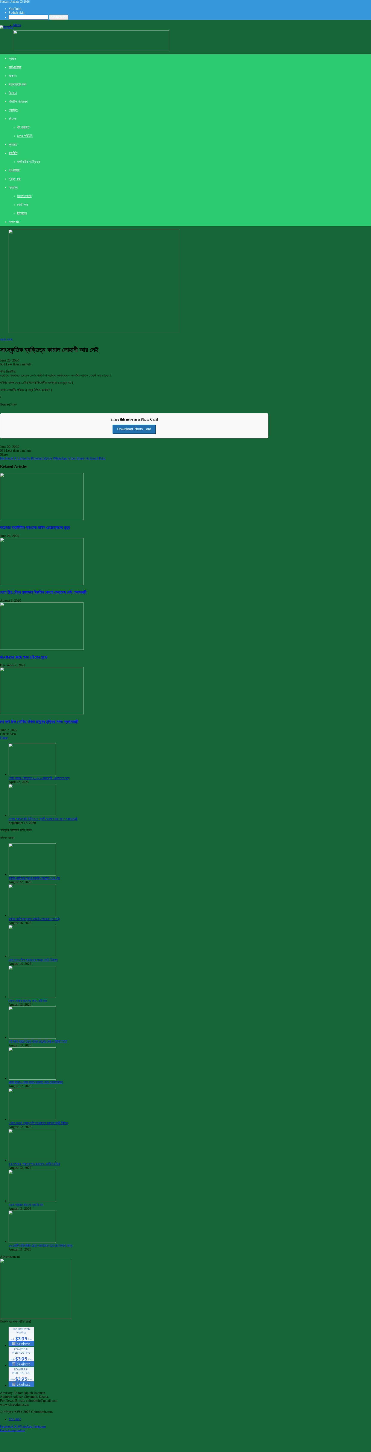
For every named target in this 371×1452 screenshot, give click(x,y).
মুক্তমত (13, 144)
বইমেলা (13, 118)
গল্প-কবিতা (14, 170)
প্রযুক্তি (13, 110)
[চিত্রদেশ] (6, 27)
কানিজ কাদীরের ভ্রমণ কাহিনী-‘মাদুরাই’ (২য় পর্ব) (34, 878)
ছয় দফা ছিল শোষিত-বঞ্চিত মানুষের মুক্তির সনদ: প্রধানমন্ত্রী (39, 721)
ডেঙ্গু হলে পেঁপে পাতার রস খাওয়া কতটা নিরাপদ (33, 960)
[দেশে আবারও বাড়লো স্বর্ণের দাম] (32, 1201)
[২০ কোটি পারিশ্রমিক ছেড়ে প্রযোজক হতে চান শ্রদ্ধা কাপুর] (32, 1241)
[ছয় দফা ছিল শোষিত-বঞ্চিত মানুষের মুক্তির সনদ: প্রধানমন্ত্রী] (42, 713)
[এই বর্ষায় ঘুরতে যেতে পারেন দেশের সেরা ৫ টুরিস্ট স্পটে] (32, 1037)
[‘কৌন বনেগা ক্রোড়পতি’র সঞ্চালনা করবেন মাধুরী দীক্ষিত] (32, 1119)
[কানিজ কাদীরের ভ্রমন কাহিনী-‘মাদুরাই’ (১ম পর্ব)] (32, 915)
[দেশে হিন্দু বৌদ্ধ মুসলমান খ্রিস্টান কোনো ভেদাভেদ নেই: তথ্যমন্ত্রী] (42, 584)
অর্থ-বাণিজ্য (15, 67)
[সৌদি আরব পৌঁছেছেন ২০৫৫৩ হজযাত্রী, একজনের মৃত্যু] (32, 774)
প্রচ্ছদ (12, 58)
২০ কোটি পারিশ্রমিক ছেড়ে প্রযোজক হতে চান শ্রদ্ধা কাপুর (40, 1245)
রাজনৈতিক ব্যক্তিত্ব (28, 161)
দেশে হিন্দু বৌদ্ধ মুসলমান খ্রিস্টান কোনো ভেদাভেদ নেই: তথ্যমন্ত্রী (43, 592)
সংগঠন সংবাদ (24, 196)
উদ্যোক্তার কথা (17, 84)
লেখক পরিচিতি (25, 136)
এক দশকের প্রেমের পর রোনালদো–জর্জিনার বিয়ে (34, 1164)
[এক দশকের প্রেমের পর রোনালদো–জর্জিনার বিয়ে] (32, 1160)
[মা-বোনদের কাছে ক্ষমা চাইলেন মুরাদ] (42, 648)
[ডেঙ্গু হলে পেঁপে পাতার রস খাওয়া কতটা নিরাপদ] (32, 956)
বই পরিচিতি (23, 127)
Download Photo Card (134, 429)
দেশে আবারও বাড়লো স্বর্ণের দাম (26, 1204)
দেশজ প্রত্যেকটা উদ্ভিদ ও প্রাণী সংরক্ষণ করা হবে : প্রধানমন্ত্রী (43, 819)
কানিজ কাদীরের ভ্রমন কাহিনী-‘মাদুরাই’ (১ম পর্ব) (34, 919)
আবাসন (13, 76)
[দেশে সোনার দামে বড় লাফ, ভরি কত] (32, 997)
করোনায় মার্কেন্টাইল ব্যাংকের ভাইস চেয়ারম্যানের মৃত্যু (35, 527)
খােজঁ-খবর (22, 204)
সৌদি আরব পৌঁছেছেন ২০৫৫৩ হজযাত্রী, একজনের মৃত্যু (39, 778)
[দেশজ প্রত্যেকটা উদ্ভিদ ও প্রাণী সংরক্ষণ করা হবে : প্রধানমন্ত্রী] (32, 815)
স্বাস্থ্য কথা (15, 179)
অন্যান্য (13, 187)
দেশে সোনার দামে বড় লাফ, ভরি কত (28, 1000)
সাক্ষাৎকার (14, 222)
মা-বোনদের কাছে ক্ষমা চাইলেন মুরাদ (23, 657)
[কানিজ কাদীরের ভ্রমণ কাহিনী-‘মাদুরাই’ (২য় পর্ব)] (32, 874)
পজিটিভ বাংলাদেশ (18, 101)
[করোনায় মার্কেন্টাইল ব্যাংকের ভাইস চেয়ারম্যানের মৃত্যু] (42, 519)
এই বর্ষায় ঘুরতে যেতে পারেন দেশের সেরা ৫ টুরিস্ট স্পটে (38, 1041)
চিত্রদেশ (22, 213)
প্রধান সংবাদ (6, 339)
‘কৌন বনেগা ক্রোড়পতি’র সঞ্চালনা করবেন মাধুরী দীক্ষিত (38, 1123)
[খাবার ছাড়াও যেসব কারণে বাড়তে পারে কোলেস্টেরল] (32, 1078)
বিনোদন (13, 93)
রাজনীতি (13, 153)
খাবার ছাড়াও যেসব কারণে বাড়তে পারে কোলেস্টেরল (36, 1082)
